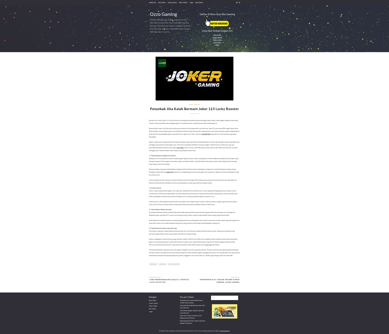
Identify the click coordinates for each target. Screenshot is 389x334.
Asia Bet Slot (206, 134)
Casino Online (172, 2)
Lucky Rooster (174, 264)
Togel (191, 2)
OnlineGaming (225, 331)
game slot (170, 172)
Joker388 (162, 264)
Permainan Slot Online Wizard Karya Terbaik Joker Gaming (220, 281)
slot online (180, 148)
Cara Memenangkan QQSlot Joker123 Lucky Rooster (169, 281)
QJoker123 (152, 2)
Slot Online (162, 2)
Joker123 (153, 264)
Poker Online (183, 2)
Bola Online (199, 2)
